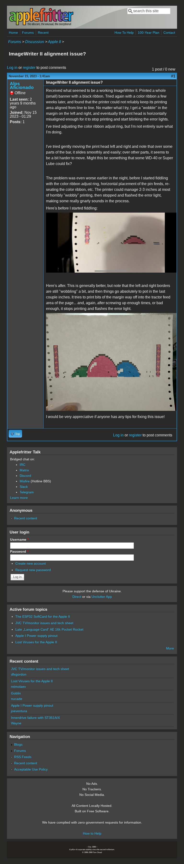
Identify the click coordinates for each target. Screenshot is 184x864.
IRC (22, 465)
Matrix (24, 470)
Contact (169, 32)
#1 (173, 76)
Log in (12, 68)
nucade (16, 699)
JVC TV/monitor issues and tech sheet (44, 623)
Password (19, 551)
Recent (43, 32)
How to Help (92, 833)
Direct (76, 597)
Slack (24, 487)
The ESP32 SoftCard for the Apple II (42, 616)
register (29, 68)
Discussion (34, 42)
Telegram (27, 492)
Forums (28, 32)
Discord (25, 476)
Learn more (19, 498)
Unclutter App (102, 597)
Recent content (25, 518)
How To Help (124, 32)
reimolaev (18, 686)
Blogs (18, 744)
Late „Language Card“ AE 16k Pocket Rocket (49, 629)
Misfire (25, 481)
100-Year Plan (148, 32)
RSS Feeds (22, 757)
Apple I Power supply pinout (36, 636)
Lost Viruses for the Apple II (36, 642)
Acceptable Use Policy (31, 769)
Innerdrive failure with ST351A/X (35, 718)
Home (13, 32)
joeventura (19, 711)
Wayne (16, 723)
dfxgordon (18, 674)
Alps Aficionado (22, 85)
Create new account (30, 563)
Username (19, 539)
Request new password (33, 570)
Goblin (16, 693)
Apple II (54, 42)
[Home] (41, 25)
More (170, 648)
